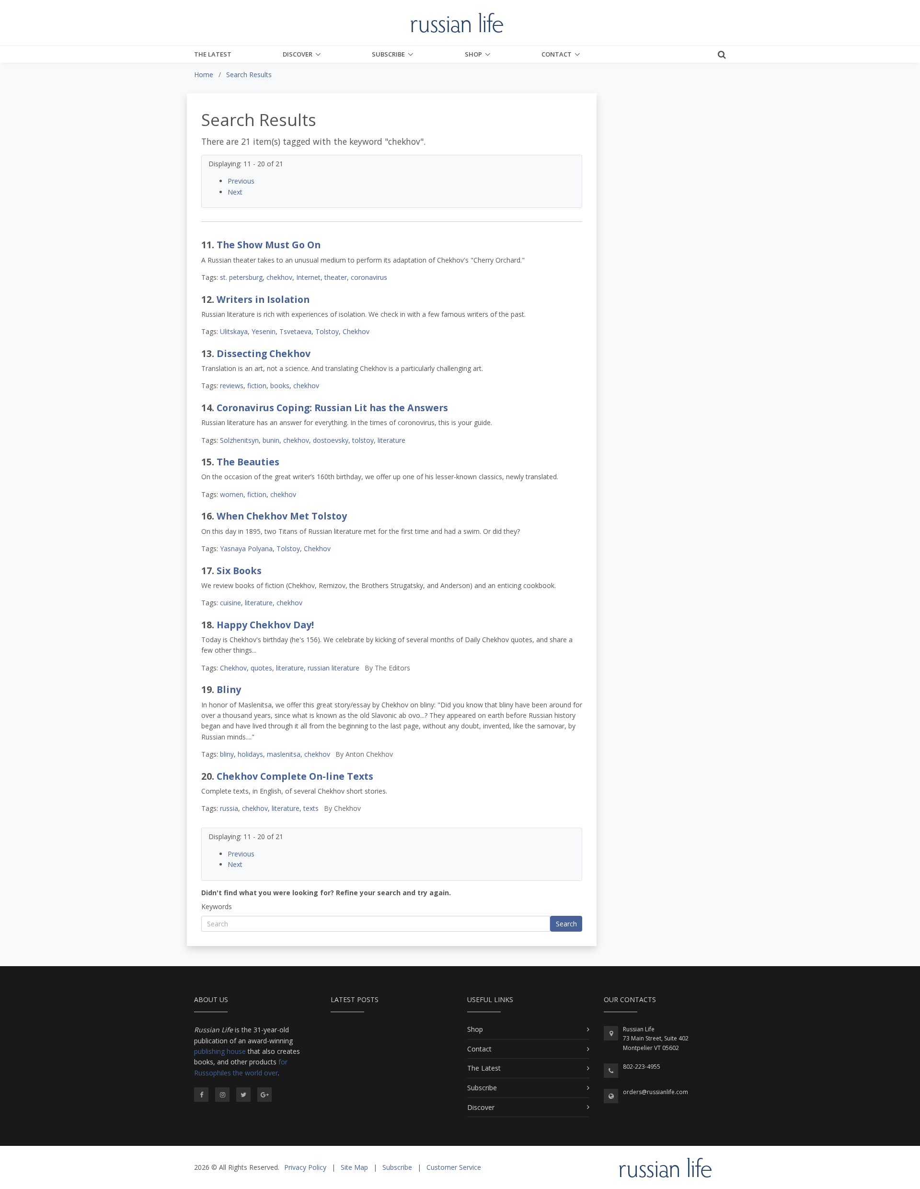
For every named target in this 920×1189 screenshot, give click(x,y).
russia (229, 808)
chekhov (279, 277)
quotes (261, 667)
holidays (250, 754)
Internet (308, 277)
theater (335, 277)
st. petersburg (241, 277)
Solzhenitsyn (239, 440)
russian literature (333, 667)
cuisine (230, 602)
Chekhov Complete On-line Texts (295, 776)
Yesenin (264, 331)
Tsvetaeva (295, 331)
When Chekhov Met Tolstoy (282, 515)
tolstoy (363, 440)
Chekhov (356, 331)
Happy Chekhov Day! (265, 624)
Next (235, 191)
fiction (256, 385)
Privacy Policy (305, 1167)
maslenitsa (283, 754)
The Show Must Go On (269, 244)
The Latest (212, 54)
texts (311, 808)
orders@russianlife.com (655, 1092)
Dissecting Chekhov (263, 353)
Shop (473, 54)
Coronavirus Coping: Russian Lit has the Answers (332, 407)
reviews (231, 385)
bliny (227, 754)
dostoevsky (330, 440)
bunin (271, 440)
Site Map (354, 1167)
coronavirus (369, 277)
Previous (241, 180)
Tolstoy (327, 331)
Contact (556, 54)
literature (391, 440)
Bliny (229, 689)
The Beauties (248, 461)
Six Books (239, 570)
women (231, 494)
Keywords (216, 906)
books (279, 385)
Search (566, 923)
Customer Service (453, 1167)
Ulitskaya (234, 331)
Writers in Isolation (263, 299)
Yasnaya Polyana (246, 548)
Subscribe (388, 54)
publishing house (220, 1051)
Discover (297, 54)
